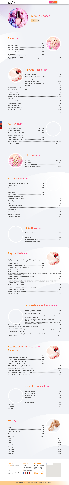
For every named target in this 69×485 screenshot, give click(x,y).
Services (28, 2)
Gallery (35, 2)
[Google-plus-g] (25, 473)
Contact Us (43, 2)
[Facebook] (23, 473)
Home (22, 2)
